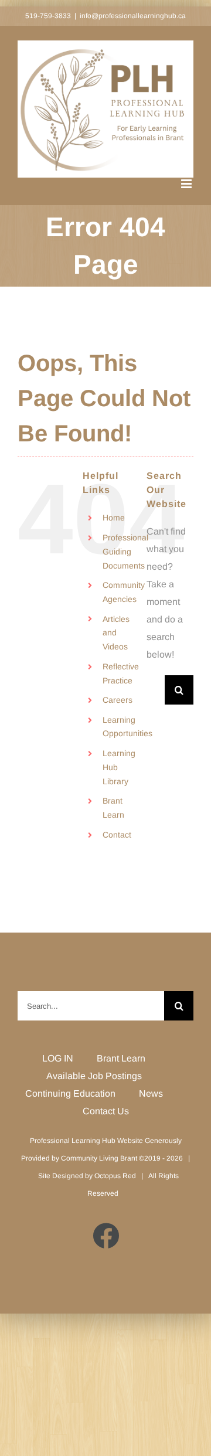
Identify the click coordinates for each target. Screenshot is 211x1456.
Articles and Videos (116, 633)
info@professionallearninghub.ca (133, 16)
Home (114, 517)
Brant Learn (121, 1058)
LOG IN (57, 1058)
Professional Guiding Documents (125, 551)
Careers (117, 700)
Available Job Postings (94, 1076)
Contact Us (106, 1111)
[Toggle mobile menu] (187, 184)
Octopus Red (115, 1176)
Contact (117, 834)
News (151, 1093)
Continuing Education (70, 1093)
